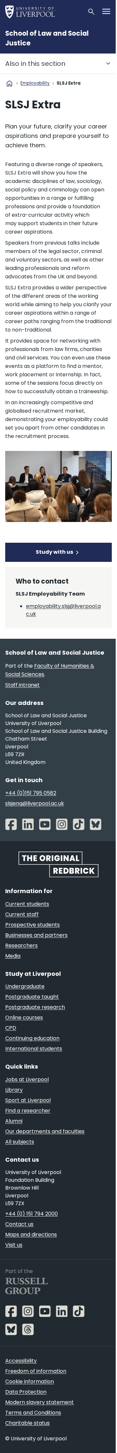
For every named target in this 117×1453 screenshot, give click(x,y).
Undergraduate (25, 986)
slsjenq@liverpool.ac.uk (34, 803)
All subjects (19, 1141)
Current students (27, 904)
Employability (35, 83)
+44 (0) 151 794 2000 (31, 1213)
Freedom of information (35, 1371)
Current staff (22, 914)
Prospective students (32, 924)
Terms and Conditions (33, 1412)
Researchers (21, 945)
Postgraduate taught (32, 996)
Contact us (19, 1224)
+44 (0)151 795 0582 (30, 793)
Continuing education (32, 1038)
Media (12, 956)
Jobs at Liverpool (27, 1079)
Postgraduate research (35, 1007)
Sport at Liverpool (28, 1100)
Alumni (13, 1121)
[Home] (43, 11)
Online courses (24, 1017)
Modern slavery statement (39, 1402)
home (9, 83)
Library (14, 1090)
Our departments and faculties (44, 1131)
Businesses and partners (36, 935)
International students (33, 1048)
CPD (10, 1028)
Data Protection (25, 1392)
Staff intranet (22, 685)
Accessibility (21, 1360)
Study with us (54, 552)
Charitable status (27, 1423)
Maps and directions (31, 1234)
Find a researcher (27, 1110)
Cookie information (29, 1381)
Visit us (13, 1245)
